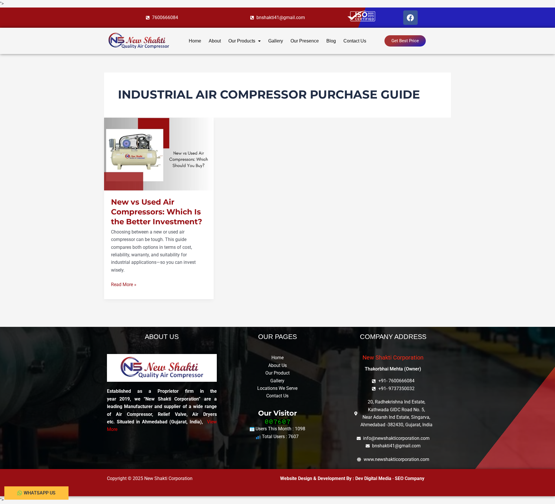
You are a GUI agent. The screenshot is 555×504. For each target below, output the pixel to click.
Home (195, 40)
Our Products (241, 40)
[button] (244, 41)
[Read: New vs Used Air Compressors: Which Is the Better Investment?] (159, 153)
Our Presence (305, 40)
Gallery (275, 40)
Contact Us (354, 40)
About (215, 40)
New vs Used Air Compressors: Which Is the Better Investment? (156, 211)
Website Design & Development (313, 478)
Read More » (123, 284)
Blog (331, 40)
